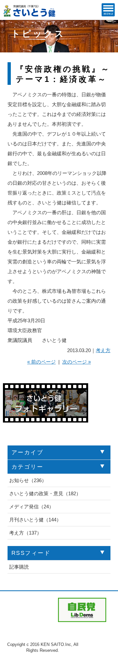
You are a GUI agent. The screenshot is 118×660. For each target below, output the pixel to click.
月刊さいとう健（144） (35, 519)
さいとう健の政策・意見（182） (45, 493)
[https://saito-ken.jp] (29, 15)
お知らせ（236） (28, 480)
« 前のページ (41, 362)
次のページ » (76, 362)
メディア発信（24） (31, 506)
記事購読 (19, 567)
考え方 (103, 350)
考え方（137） (25, 533)
